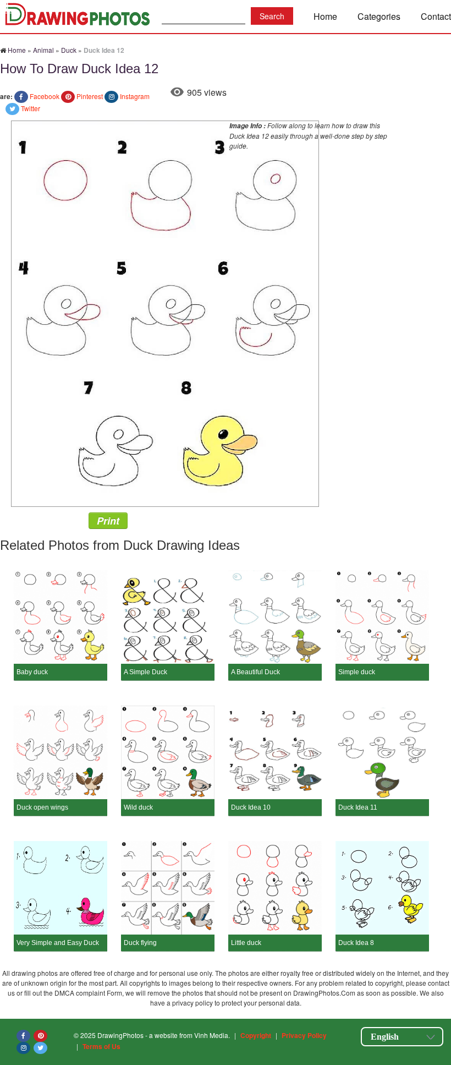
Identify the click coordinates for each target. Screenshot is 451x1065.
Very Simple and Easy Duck (57, 943)
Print (108, 521)
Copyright (255, 1035)
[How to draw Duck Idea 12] (165, 312)
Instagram (135, 96)
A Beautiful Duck (255, 672)
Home (325, 16)
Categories (379, 16)
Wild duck (138, 807)
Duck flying (140, 943)
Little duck (246, 943)
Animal (43, 49)
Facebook (44, 96)
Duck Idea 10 (251, 807)
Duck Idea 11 (357, 807)
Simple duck (356, 672)
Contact (436, 16)
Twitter (30, 108)
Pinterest (89, 96)
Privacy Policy (304, 1035)
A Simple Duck (145, 672)
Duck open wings (42, 807)
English (385, 1036)
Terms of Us (101, 1046)
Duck (68, 49)
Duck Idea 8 (356, 943)
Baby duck (32, 672)
